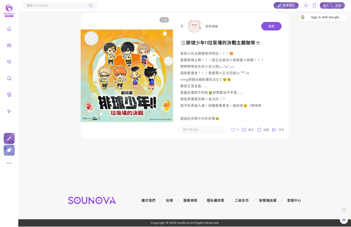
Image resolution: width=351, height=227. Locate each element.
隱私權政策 (215, 200)
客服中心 (294, 200)
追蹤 (271, 26)
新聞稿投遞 (268, 200)
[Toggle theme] (306, 5)
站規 (169, 200)
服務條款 (190, 200)
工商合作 (242, 200)
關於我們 (149, 200)
